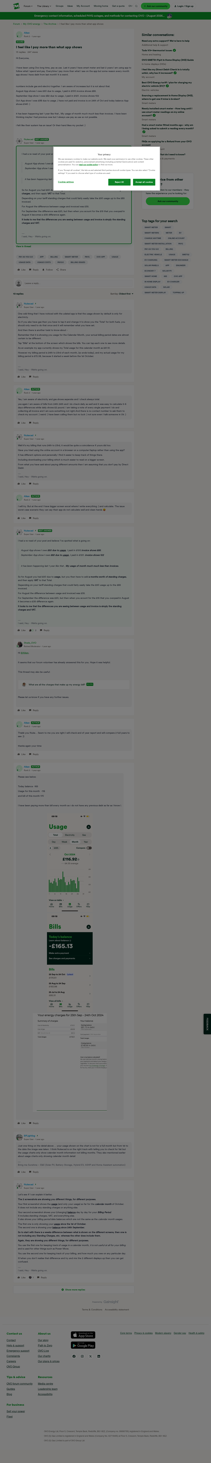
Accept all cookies (144, 182)
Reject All (119, 182)
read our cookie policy (88, 164)
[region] (106, 168)
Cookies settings (66, 182)
